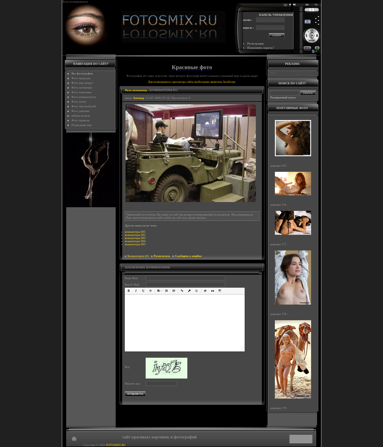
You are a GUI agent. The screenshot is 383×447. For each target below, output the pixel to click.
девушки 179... (279, 408)
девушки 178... (279, 313)
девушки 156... (279, 204)
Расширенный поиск (282, 97)
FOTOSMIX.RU (116, 444)
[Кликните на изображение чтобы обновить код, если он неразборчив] (166, 377)
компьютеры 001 (135, 231)
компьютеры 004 (135, 241)
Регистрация (255, 43)
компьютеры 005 (135, 244)
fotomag (138, 97)
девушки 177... (279, 244)
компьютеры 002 (135, 234)
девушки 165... (279, 165)
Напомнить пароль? (260, 47)
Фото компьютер (136, 90)
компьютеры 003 (135, 238)
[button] (129, 291)
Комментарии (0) (138, 255)
